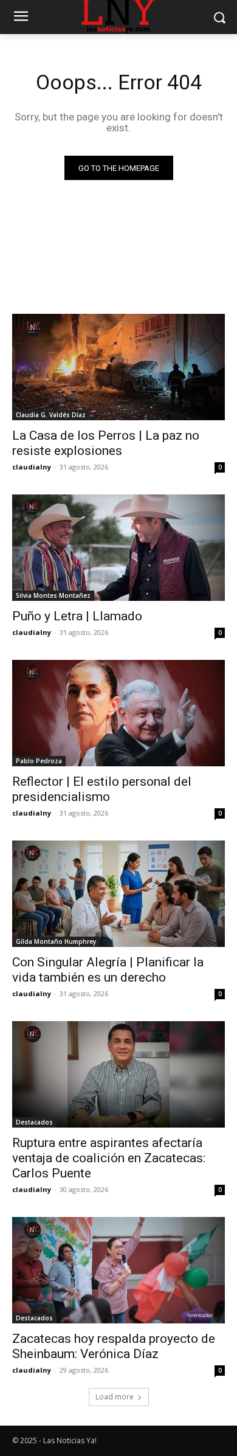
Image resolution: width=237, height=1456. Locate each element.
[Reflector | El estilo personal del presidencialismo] (118, 713)
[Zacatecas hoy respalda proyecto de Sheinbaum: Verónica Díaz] (118, 1270)
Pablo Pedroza (39, 761)
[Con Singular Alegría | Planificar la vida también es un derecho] (118, 894)
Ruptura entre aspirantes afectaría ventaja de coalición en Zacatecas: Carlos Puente (108, 1157)
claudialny (31, 466)
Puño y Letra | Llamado (77, 616)
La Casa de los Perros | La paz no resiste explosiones (105, 443)
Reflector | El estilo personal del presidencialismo (101, 789)
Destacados (34, 1122)
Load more (114, 1397)
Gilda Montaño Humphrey (56, 941)
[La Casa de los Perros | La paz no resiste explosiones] (118, 367)
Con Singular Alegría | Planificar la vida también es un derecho (108, 970)
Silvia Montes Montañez (53, 595)
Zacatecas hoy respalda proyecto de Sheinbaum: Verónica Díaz (113, 1346)
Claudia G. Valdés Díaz (51, 415)
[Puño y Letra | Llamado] (118, 547)
